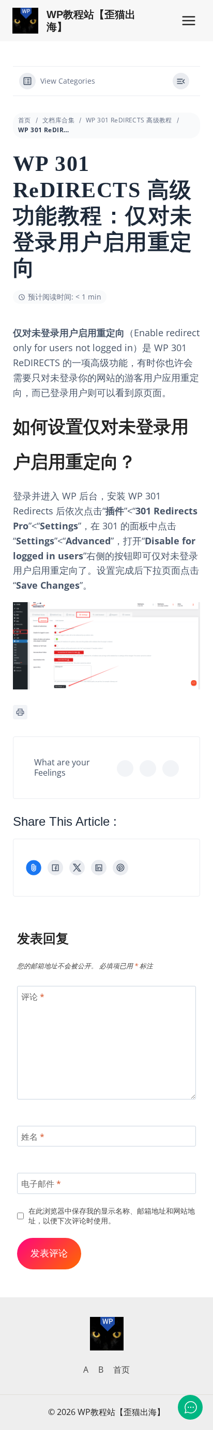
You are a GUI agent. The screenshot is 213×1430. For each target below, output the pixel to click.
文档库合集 (58, 120)
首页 (24, 120)
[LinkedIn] (98, 867)
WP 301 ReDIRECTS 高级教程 (129, 120)
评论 (32, 997)
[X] (77, 867)
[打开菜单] (188, 20)
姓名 (32, 1136)
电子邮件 (41, 1183)
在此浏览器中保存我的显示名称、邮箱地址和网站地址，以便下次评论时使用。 (111, 1215)
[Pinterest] (120, 867)
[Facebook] (55, 867)
